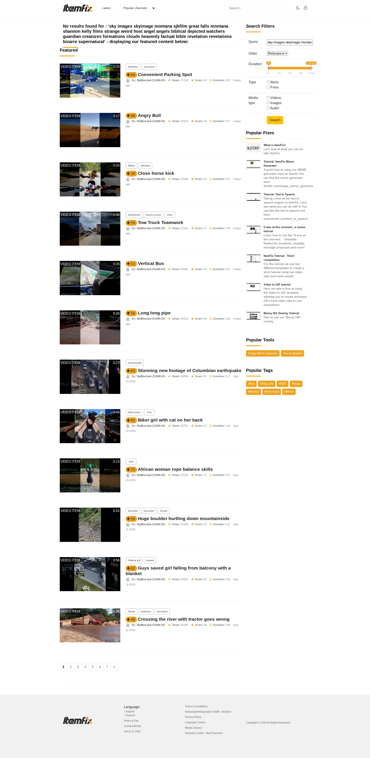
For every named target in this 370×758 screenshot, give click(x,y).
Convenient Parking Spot (165, 74)
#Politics (253, 391)
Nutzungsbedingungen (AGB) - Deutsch (208, 711)
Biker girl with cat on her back (170, 419)
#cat (149, 412)
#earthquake (135, 363)
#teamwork (134, 215)
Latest (106, 8)
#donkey (145, 165)
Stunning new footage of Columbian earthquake (190, 370)
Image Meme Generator (263, 353)
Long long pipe (154, 312)
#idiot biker (134, 412)
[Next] (114, 667)
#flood (131, 611)
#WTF (282, 383)
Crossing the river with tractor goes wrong (184, 619)
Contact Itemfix (132, 726)
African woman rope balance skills (175, 469)
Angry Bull (149, 115)
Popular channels (135, 8)
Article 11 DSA (132, 731)
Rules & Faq (131, 720)
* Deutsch (129, 715)
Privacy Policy (193, 717)
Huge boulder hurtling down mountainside (184, 518)
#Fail (251, 383)
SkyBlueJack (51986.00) (151, 80)
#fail (131, 461)
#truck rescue (153, 215)
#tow (170, 215)
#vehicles (146, 611)
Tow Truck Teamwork (160, 222)
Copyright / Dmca (195, 722)
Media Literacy (193, 727)
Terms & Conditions (196, 706)
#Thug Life (266, 383)
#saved (150, 560)
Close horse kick (156, 173)
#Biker (131, 165)
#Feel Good (271, 391)
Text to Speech (292, 353)
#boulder (133, 511)
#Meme (289, 391)
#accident (149, 67)
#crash (163, 511)
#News (296, 383)
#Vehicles (133, 67)
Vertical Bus (151, 263)
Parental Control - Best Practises (204, 733)
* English (129, 711)
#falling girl (134, 560)
